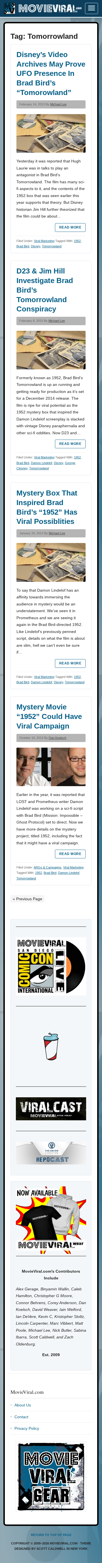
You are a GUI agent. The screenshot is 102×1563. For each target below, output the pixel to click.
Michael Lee (58, 104)
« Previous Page (27, 899)
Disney (35, 246)
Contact (21, 1417)
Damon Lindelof (41, 463)
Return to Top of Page (51, 1535)
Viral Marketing (44, 241)
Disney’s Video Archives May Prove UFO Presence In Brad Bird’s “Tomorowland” (50, 73)
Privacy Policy (26, 1428)
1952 (77, 241)
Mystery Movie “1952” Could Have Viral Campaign (49, 716)
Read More (70, 227)
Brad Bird (22, 246)
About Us (22, 1405)
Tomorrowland (51, 246)
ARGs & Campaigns (47, 867)
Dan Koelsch (57, 737)
